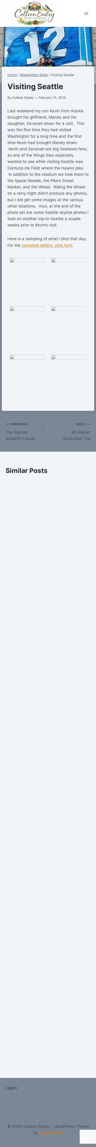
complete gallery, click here (47, 245)
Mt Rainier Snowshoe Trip (76, 431)
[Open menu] (86, 13)
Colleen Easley (23, 97)
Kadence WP (51, 1132)
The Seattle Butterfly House (20, 431)
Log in (11, 1088)
